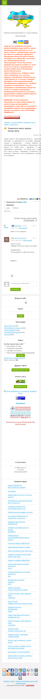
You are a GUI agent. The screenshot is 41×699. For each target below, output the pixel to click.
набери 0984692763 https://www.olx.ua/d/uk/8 (16, 486)
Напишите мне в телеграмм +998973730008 (18, 636)
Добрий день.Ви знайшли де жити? (20, 512)
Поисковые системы (14, 346)
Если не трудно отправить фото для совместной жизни (19, 647)
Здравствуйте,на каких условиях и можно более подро (20, 657)
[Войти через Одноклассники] (11, 279)
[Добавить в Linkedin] (24, 670)
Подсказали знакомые (14, 348)
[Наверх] (36, 674)
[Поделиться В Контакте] (20, 674)
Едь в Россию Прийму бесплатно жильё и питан (20, 602)
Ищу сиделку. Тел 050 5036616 (19, 652)
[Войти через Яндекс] (11, 272)
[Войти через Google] (12, 276)
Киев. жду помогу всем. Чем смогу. (20, 551)
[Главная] (20, 28)
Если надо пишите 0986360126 (19, 543)
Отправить (15, 289)
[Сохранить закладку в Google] (20, 670)
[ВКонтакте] (31, 199)
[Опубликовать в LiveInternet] (28, 670)
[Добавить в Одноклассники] (8, 674)
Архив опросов (19, 358)
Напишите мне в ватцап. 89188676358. (16, 523)
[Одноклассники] (35, 199)
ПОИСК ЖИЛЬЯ (16, 122)
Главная (7, 122)
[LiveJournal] (39, 199)
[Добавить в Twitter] (16, 674)
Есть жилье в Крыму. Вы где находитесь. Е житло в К (18, 517)
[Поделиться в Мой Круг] (4, 674)
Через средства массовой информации (21, 353)
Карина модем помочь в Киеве (19, 547)
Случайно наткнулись (14, 351)
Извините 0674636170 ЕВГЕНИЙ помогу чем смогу (19, 556)
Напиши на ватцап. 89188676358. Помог (14, 609)
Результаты (8, 358)
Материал (23, 228)
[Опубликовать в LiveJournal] (32, 670)
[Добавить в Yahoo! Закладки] (24, 674)
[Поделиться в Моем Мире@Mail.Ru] (36, 670)
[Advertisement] (20, 177)
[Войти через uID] (11, 263)
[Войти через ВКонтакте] (11, 266)
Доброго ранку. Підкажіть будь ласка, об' (17, 630)
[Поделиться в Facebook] (12, 670)
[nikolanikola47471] (6, 239)
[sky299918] (6, 226)
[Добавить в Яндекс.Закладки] (28, 674)
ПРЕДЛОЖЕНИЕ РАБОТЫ (13, 328)
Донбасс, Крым (9, 681)
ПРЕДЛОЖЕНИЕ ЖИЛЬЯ (12, 332)
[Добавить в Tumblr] (12, 674)
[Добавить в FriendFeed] (16, 670)
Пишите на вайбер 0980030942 (19, 560)
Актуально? (12, 491)
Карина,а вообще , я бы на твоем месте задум (18, 589)
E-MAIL (24, 202)
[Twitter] (33, 199)
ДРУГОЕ (7, 335)
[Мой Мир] (37, 199)
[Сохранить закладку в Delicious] (8, 670)
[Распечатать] (20, 678)
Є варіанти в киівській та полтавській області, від (16, 508)
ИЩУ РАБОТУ (9, 326)
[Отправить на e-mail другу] (32, 674)
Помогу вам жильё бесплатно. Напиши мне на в (19, 616)
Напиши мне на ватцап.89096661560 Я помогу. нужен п (19, 538)
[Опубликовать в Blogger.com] (4, 670)
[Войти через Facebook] (11, 269)
